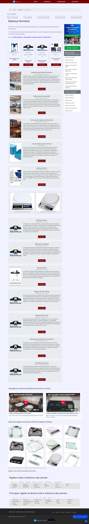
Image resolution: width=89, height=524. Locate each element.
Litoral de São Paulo (58, 482)
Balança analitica (69, 95)
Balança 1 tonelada (69, 57)
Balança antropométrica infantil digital (71, 78)
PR (23, 497)
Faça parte (74, 512)
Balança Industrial (37, 37)
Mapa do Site (68, 512)
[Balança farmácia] (14, 47)
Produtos (47, 1)
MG (14, 497)
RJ (10, 497)
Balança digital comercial (76, 17)
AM (49, 497)
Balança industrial (69, 97)
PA (52, 497)
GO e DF (44, 497)
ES (17, 497)
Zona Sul (34, 482)
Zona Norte (21, 482)
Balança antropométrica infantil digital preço (71, 82)
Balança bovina (69, 110)
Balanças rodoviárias (70, 105)
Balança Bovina (47, 37)
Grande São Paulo (48, 482)
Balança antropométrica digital (71, 66)
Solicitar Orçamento (72, 48)
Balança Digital (28, 37)
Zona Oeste (28, 482)
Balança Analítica (17, 37)
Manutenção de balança (71, 108)
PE (33, 497)
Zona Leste (40, 482)
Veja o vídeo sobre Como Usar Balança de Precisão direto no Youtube (26, 415)
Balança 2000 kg (69, 60)
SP (20, 497)
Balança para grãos (70, 103)
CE (40, 497)
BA (36, 497)
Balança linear (68, 100)
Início (53, 512)
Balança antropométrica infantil (71, 74)
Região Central (13, 482)
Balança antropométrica (12, 17)
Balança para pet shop (60, 17)
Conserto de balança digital (43, 17)
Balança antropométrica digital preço (71, 70)
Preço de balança (27, 17)
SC (27, 497)
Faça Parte (75, 1)
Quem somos (61, 1)
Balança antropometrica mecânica (71, 86)
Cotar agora (14, 64)
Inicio (35, 1)
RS (30, 497)
